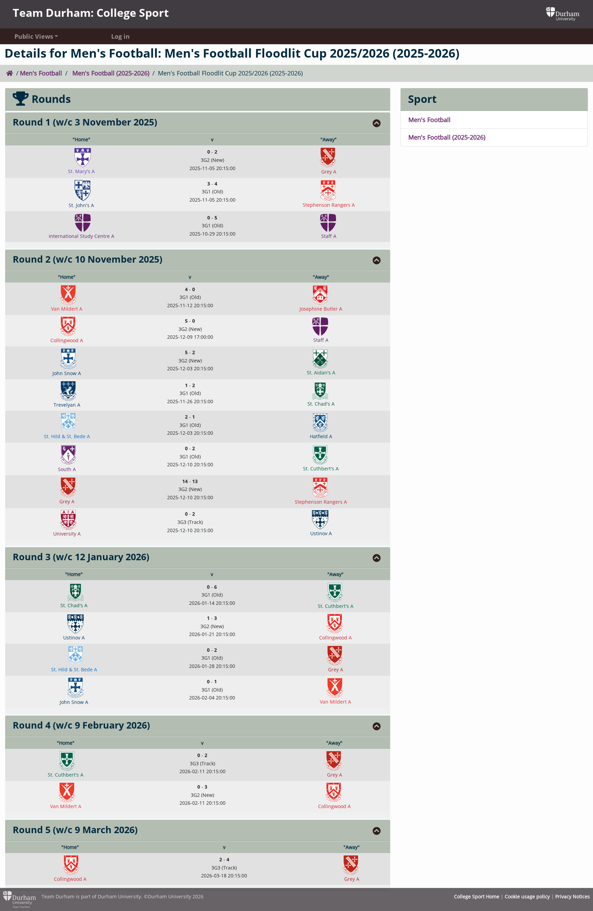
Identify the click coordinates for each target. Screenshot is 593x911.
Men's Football (41, 73)
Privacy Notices (572, 896)
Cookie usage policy (527, 896)
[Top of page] (377, 123)
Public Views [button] (33, 36)
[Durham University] (562, 13)
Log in (120, 36)
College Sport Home (476, 896)
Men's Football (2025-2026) (110, 73)
